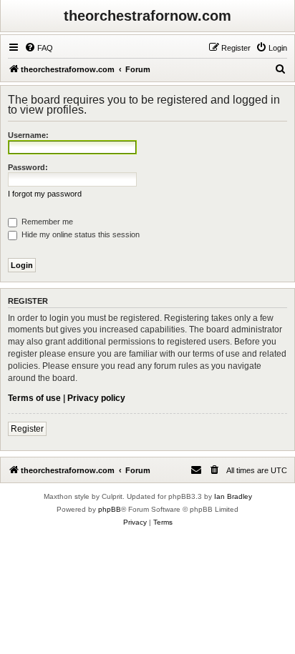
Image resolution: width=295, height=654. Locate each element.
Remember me (46, 221)
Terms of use (34, 398)
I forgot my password (45, 193)
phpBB (109, 509)
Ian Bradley (233, 496)
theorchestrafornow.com (147, 16)
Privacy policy (96, 398)
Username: (28, 135)
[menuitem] (38, 47)
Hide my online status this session (79, 234)
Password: (28, 167)
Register (27, 429)
